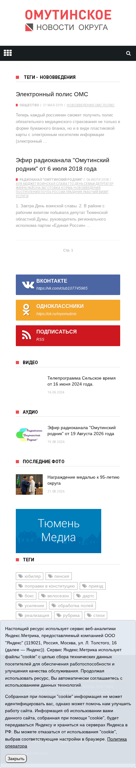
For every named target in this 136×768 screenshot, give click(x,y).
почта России (52, 192)
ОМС (98, 105)
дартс (88, 595)
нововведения (80, 105)
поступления (28, 192)
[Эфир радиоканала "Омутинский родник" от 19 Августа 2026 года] (29, 435)
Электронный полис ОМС (52, 94)
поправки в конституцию (50, 585)
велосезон (58, 595)
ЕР (111, 184)
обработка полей (75, 605)
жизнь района (28, 188)
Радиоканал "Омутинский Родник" (51, 179)
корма (67, 188)
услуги (22, 196)
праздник (74, 192)
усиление (34, 605)
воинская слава (52, 184)
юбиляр (33, 576)
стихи (99, 615)
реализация (37, 615)
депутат (102, 184)
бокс (29, 595)
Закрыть (16, 758)
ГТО (71, 184)
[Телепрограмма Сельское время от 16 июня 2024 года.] (29, 385)
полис (108, 105)
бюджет (29, 184)
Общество (29, 105)
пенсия (61, 576)
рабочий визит (95, 192)
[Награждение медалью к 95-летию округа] (29, 484)
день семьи (85, 184)
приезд (96, 585)
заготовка (50, 188)
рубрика (71, 615)
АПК (19, 184)
